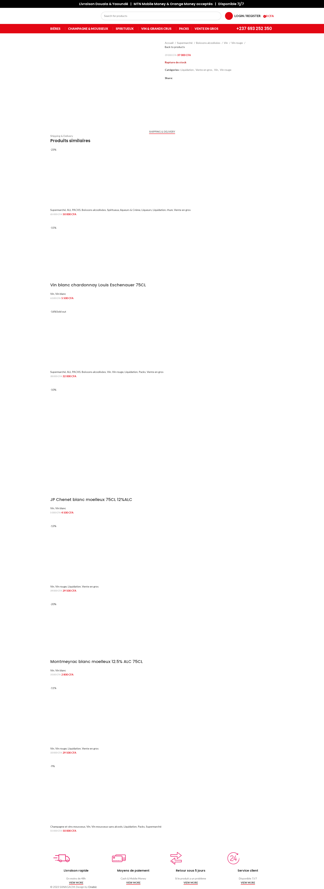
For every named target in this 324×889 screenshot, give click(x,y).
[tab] (162, 132)
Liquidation (187, 69)
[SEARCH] (217, 16)
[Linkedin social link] (184, 78)
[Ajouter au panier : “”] (55, 221)
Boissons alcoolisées (208, 42)
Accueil (169, 42)
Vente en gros (204, 69)
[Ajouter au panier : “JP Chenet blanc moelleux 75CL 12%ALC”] (55, 519)
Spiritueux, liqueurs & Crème (123, 209)
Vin (226, 42)
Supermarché (185, 42)
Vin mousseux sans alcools (107, 826)
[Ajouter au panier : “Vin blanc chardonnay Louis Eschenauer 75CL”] (55, 305)
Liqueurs (147, 209)
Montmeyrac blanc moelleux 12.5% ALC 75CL (96, 661)
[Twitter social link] (180, 78)
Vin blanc (60, 293)
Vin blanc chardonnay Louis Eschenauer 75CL (98, 285)
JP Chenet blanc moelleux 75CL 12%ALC (91, 499)
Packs (142, 371)
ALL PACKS (74, 209)
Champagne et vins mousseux (67, 826)
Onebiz (92, 886)
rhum (170, 209)
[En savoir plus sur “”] (55, 383)
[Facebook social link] (176, 78)
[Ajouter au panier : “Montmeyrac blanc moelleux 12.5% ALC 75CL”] (55, 681)
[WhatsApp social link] (189, 78)
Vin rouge (237, 42)
